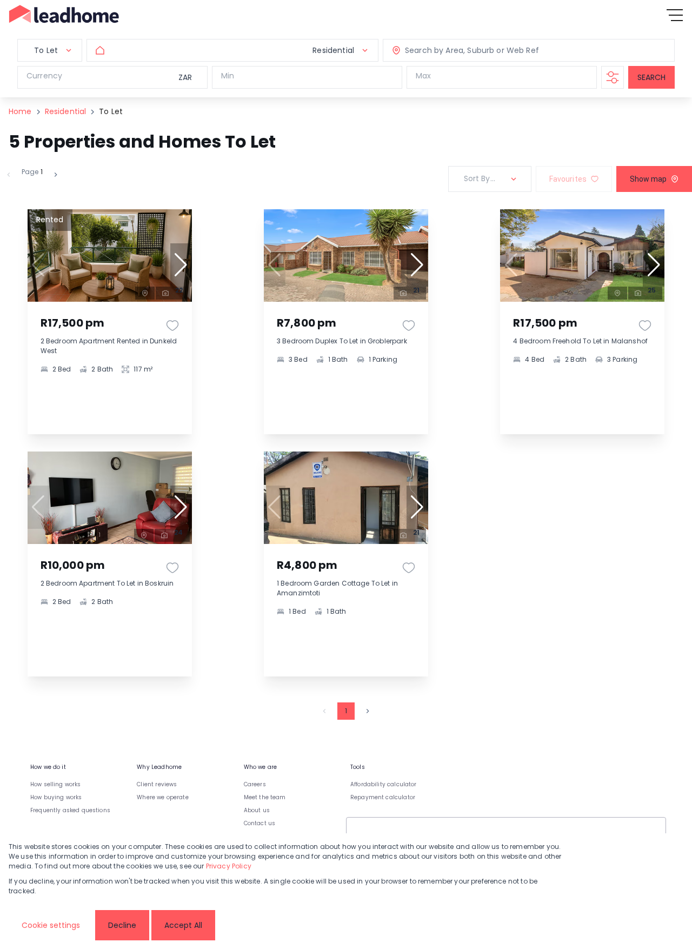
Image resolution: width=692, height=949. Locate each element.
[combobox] (478, 50)
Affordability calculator (383, 784)
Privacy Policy (228, 866)
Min (227, 75)
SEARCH (651, 77)
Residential (65, 111)
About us (257, 810)
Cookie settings (51, 925)
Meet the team (265, 797)
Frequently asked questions (70, 810)
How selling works (55, 784)
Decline (122, 925)
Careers (255, 784)
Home (20, 111)
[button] (181, 265)
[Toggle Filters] (612, 77)
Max (423, 75)
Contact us (260, 823)
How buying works (56, 797)
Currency (44, 75)
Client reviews (157, 784)
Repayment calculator (382, 797)
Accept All (183, 925)
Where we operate (162, 797)
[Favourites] (172, 325)
